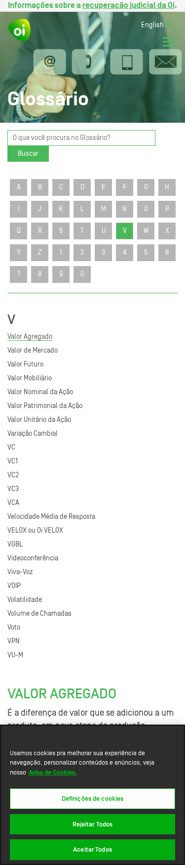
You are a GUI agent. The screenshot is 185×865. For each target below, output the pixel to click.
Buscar (28, 153)
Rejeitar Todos (93, 824)
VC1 (12, 461)
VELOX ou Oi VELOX (35, 530)
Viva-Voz (20, 572)
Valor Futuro (25, 364)
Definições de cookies (93, 798)
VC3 (13, 489)
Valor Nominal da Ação (40, 392)
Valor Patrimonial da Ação (44, 406)
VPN (13, 641)
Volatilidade (24, 599)
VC (11, 447)
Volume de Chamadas (39, 613)
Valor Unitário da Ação (39, 419)
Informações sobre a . (92, 5)
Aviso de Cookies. (53, 772)
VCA (13, 503)
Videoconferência (32, 558)
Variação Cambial (32, 433)
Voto (13, 627)
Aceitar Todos (92, 849)
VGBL (15, 544)
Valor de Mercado (32, 350)
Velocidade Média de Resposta (51, 516)
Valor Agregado (29, 336)
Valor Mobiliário (29, 378)
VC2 (13, 475)
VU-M (15, 655)
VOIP (14, 586)
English (152, 25)
